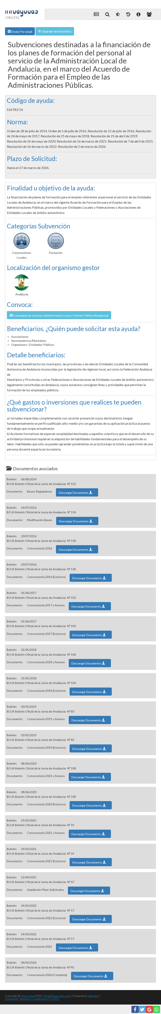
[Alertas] (128, 14)
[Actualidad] (96, 14)
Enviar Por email (21, 31)
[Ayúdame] (138, 14)
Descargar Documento (74, 492)
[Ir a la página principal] (21, 11)
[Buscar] (107, 14)
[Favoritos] (118, 14)
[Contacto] (149, 14)
